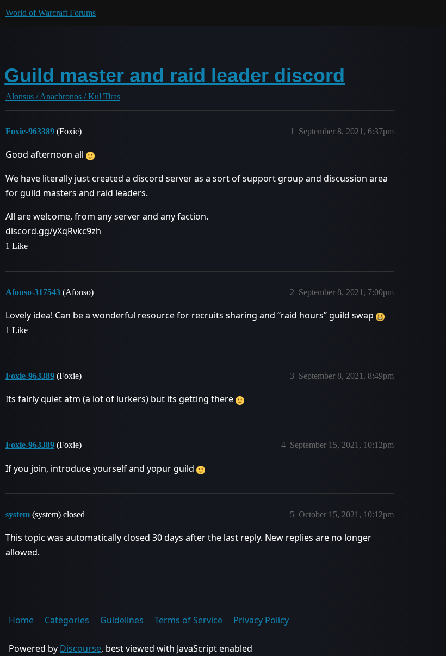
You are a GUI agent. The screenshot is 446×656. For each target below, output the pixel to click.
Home (21, 620)
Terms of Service (188, 620)
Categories (67, 620)
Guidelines (122, 620)
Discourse (80, 648)
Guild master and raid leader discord (174, 75)
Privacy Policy (261, 620)
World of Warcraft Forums (50, 12)
